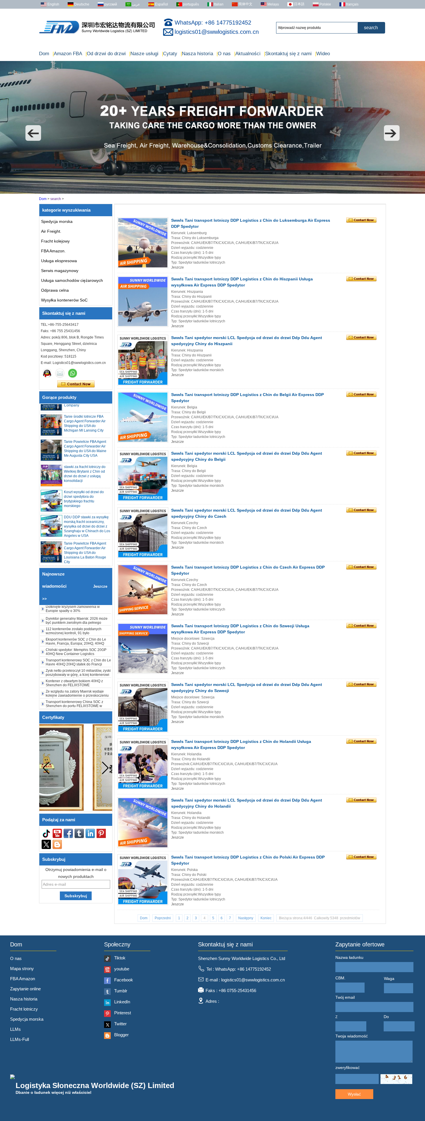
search (56, 199)
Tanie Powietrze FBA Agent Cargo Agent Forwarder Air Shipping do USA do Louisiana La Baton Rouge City (85, 539)
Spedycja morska (57, 221)
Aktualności (247, 53)
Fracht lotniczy (24, 1009)
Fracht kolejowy (55, 241)
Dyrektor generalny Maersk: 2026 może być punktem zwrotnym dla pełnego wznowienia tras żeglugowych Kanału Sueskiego (77, 612)
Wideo (322, 53)
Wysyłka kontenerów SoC (64, 300)
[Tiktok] (46, 833)
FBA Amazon (22, 978)
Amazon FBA (67, 53)
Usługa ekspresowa (59, 260)
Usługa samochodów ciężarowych (72, 280)
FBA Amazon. (53, 251)
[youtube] (57, 833)
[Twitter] (46, 844)
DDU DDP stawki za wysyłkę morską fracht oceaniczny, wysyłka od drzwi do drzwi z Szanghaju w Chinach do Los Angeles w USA (87, 512)
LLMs (15, 1029)
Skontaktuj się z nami (288, 53)
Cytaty (169, 53)
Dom (44, 53)
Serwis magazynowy (59, 270)
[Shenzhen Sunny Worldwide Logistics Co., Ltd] (97, 34)
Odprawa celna (55, 290)
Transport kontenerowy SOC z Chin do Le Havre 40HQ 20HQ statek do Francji (78, 649)
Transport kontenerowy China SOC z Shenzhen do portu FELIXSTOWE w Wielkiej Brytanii (74, 693)
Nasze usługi (143, 53)
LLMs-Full (19, 1039)
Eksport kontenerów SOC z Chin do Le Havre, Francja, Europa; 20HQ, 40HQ (76, 628)
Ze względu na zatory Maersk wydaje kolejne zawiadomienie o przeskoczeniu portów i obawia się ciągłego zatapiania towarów (77, 684)
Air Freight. (51, 231)
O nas (224, 53)
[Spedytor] (212, 192)
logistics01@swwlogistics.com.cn (217, 32)
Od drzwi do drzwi (106, 53)
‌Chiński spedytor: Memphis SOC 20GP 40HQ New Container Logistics (76, 639)
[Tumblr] (79, 833)
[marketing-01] (47, 373)
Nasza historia (197, 53)
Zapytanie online (25, 988)
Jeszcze (177, 267)
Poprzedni (163, 918)
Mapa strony (22, 968)
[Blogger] (57, 844)
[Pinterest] (101, 833)
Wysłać (354, 1094)
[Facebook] (68, 833)
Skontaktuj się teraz (76, 384)
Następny (245, 918)
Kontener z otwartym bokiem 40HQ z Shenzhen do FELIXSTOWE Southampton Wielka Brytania (74, 672)
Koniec (265, 918)
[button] (33, 133)
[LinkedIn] (90, 833)
